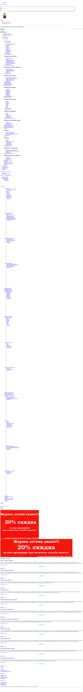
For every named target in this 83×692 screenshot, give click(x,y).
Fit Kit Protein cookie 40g (4, 589)
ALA (7, 113)
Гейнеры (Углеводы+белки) (8, 127)
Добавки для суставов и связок (9, 118)
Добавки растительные (8, 125)
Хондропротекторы (9, 123)
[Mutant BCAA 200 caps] (41, 15)
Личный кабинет (5, 178)
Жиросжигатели (8, 158)
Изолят (8, 421)
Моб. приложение (4, 675)
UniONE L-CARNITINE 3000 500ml (6, 560)
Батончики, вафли (9, 69)
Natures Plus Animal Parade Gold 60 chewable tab (8, 599)
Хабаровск (4, 172)
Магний (7, 103)
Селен (7, 105)
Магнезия (7, 47)
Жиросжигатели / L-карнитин (9, 153)
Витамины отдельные (7, 85)
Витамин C (8, 91)
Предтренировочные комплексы (12, 446)
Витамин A (8, 89)
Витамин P (8, 94)
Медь (7, 104)
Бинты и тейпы (8, 44)
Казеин (7, 140)
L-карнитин (8, 157)
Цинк (7, 107)
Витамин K (8, 93)
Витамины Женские (7, 82)
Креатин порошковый (9, 133)
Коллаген (7, 122)
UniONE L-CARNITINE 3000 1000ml (6, 570)
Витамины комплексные (8, 84)
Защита (7, 46)
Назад (4, 2)
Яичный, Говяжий (9, 144)
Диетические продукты (10, 79)
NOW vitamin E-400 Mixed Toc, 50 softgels (7, 648)
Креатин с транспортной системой (12, 134)
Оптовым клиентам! (7, 175)
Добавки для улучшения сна (8, 124)
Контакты (4, 168)
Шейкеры (7, 52)
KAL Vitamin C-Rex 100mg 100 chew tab (7, 609)
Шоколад (7, 71)
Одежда (7, 48)
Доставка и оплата (5, 167)
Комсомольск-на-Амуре (6, 173)
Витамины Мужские (7, 83)
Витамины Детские (8, 288)
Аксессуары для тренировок (10, 43)
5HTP (8, 343)
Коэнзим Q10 (8, 115)
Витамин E (8, 92)
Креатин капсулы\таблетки (10, 132)
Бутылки (7, 45)
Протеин (5, 135)
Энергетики (8, 151)
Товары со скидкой (4, 677)
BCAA (7, 59)
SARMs (5, 164)
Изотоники (6, 160)
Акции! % (4, 169)
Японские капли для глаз (8, 162)
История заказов (3, 683)
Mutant (9, 22)
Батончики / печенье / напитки (9, 65)
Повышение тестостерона (9, 496)
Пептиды (5, 161)
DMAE (7, 114)
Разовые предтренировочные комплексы (13, 150)
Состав (2, 20)
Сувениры (6, 165)
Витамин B (8, 90)
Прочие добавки (9, 116)
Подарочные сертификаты (8, 163)
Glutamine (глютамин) (9, 61)
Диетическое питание (7, 73)
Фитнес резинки (9, 51)
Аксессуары (6, 39)
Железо (7, 101)
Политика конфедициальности (6, 671)
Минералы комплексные (8, 96)
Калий (7, 102)
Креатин (5, 128)
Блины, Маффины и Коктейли (11, 77)
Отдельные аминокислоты (10, 63)
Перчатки (8, 194)
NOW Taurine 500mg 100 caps (5, 638)
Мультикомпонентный (10, 141)
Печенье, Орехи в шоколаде (11, 239)
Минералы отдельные (7, 97)
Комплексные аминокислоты (11, 62)
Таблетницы (8, 50)
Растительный (8, 142)
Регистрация (6, 180)
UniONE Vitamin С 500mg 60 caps (6, 580)
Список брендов (3, 676)
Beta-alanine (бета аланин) (11, 215)
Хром (7, 106)
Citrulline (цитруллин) (9, 60)
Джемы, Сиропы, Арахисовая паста (12, 78)
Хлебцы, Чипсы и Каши (10, 80)
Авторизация (6, 179)
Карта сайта (3, 678)
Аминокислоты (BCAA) (8, 54)
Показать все (8, 53)
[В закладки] (5, 568)
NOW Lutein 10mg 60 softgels (5, 628)
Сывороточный (8, 143)
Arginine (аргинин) (9, 58)
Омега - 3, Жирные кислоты (8, 126)
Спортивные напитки (10, 240)
